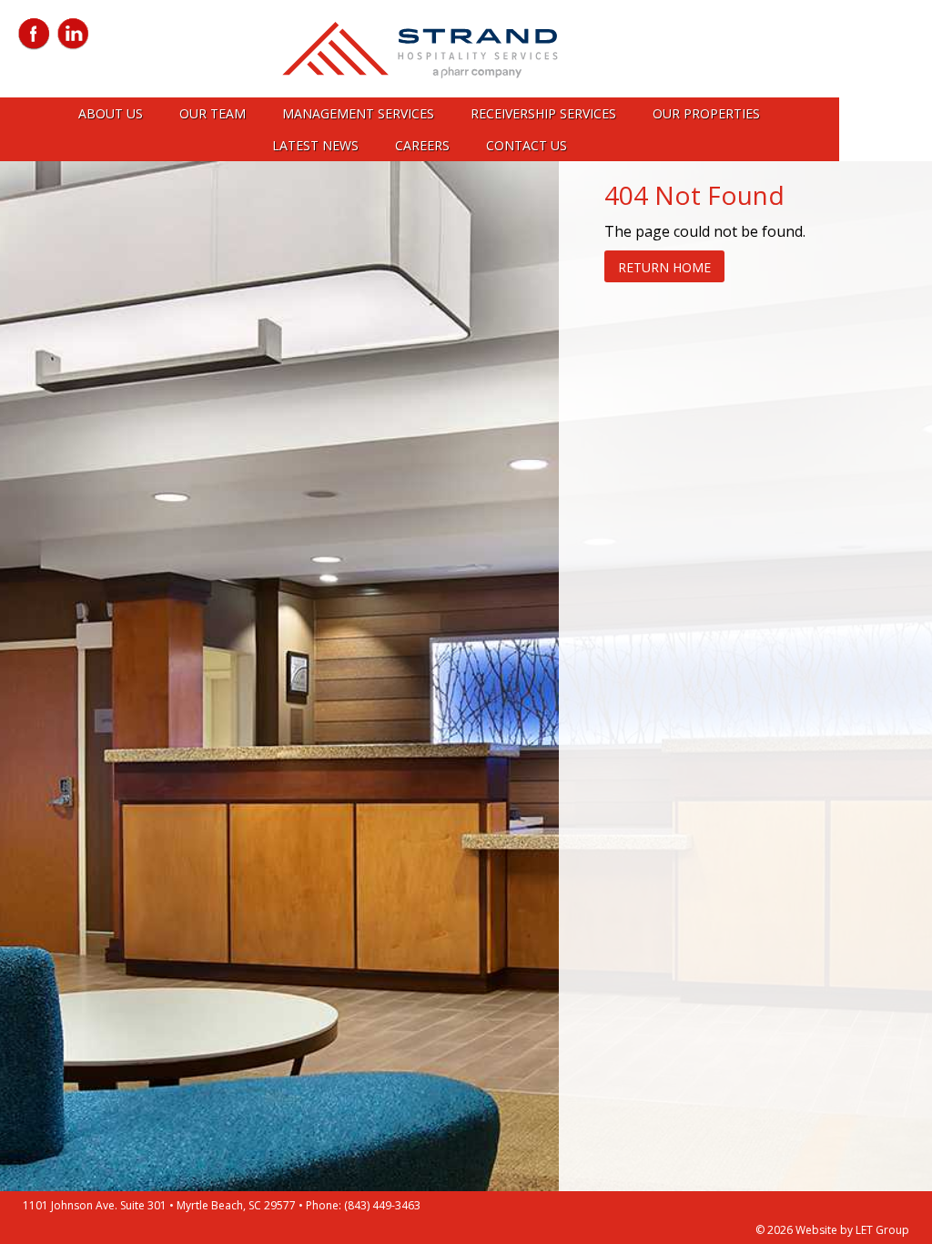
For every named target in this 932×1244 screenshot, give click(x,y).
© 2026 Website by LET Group (832, 1230)
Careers (422, 145)
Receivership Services (543, 113)
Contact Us (526, 145)
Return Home (664, 267)
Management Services (358, 113)
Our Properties (706, 113)
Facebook (34, 34)
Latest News (315, 145)
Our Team (212, 113)
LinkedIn (73, 34)
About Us (110, 113)
